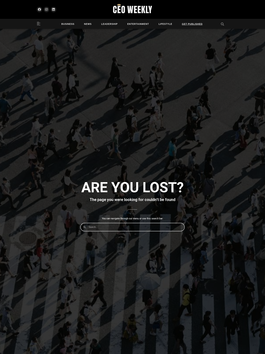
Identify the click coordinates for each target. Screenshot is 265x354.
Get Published (192, 24)
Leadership (109, 24)
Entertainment (138, 24)
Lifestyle (165, 24)
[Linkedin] (53, 9)
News (88, 24)
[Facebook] (39, 9)
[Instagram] (46, 9)
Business (67, 24)
